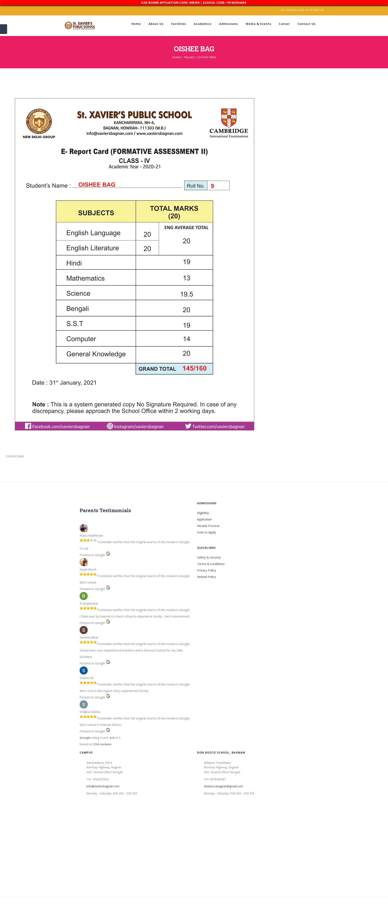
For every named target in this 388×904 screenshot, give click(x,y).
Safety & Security (209, 557)
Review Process (208, 526)
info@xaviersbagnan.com (102, 786)
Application (204, 519)
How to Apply (206, 532)
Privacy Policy (206, 570)
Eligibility (203, 513)
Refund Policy (206, 577)
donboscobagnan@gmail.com (223, 786)
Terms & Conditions (211, 564)
